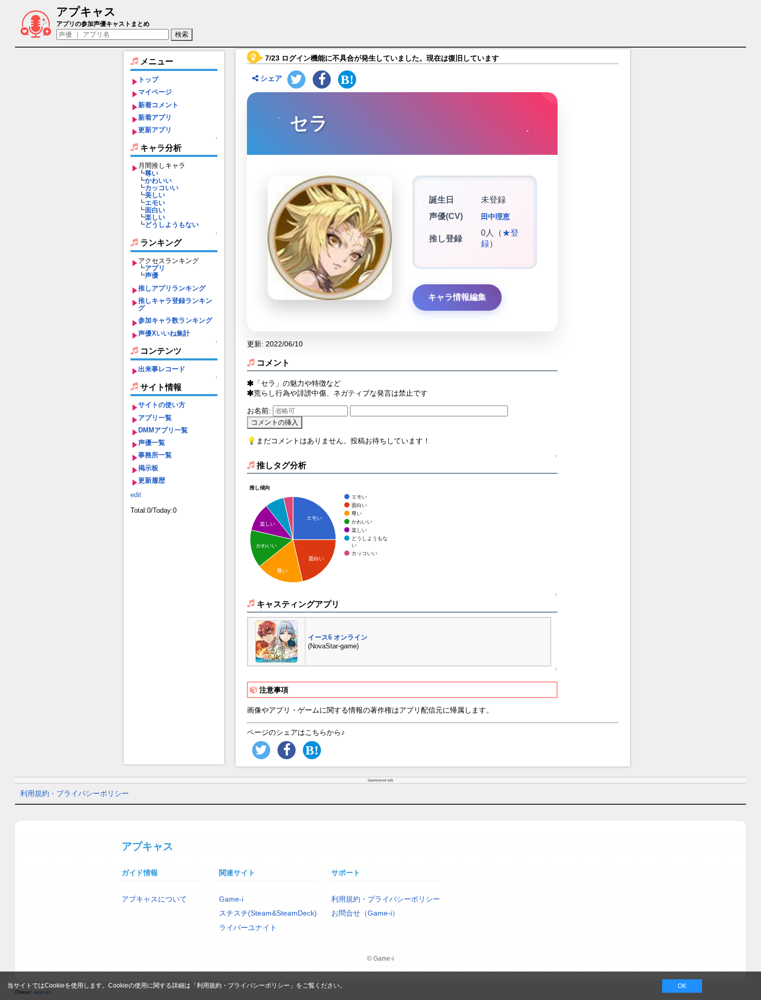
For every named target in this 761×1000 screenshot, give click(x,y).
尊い (151, 173)
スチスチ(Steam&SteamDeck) (268, 913)
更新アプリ (155, 130)
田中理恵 (495, 216)
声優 (151, 275)
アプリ (155, 268)
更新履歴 (151, 480)
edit (135, 495)
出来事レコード (161, 369)
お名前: (260, 411)
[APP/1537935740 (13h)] (276, 641)
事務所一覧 (155, 455)
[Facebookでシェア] (322, 79)
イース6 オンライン (338, 637)
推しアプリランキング (172, 288)
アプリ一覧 (155, 418)
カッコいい (162, 188)
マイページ (155, 92)
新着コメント (158, 105)
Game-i (231, 899)
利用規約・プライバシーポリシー (74, 793)
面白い (155, 210)
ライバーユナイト (248, 927)
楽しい (155, 217)
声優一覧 (151, 442)
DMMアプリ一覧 (163, 430)
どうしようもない (172, 224)
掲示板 (148, 468)
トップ (148, 79)
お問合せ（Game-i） (365, 913)
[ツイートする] (296, 79)
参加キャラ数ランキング (175, 320)
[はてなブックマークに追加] (347, 79)
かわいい (158, 180)
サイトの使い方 (161, 405)
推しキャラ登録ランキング (175, 304)
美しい (155, 195)
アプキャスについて (154, 899)
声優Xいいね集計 (164, 333)
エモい (155, 203)
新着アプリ (155, 117)
